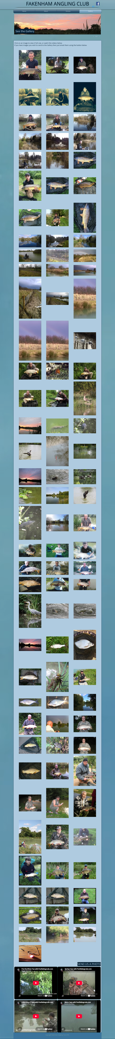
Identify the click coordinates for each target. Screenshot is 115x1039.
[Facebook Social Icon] (98, 3)
